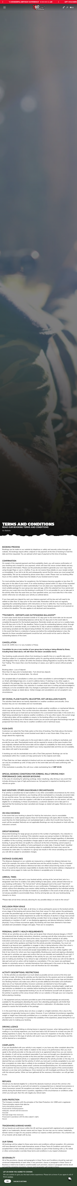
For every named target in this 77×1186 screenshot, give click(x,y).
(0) (73, 7)
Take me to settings (20, 1181)
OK (7, 1181)
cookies (10, 1177)
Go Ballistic (6, 530)
